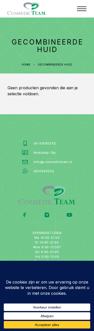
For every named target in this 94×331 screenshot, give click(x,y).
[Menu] (81, 8)
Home (26, 64)
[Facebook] (25, 215)
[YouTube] (69, 215)
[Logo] (27, 8)
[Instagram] (47, 215)
